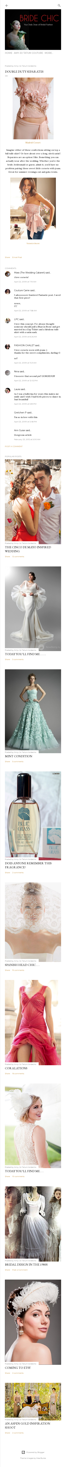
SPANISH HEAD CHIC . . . (22, 965)
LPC (16, 319)
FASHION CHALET (24, 345)
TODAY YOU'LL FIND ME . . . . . (25, 654)
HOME (8, 53)
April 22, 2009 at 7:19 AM (25, 282)
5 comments (17, 761)
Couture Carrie (22, 290)
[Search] (59, 5)
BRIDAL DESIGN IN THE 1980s (26, 1264)
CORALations (16, 1068)
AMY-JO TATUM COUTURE (28, 53)
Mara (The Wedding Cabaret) (29, 272)
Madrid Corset (33, 142)
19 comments (18, 970)
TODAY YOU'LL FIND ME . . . (24, 1171)
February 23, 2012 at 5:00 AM (27, 439)
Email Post (17, 257)
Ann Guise (19, 430)
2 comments (17, 872)
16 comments (18, 1073)
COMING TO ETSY (18, 1368)
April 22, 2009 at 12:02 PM (26, 380)
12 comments (18, 556)
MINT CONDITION (18, 756)
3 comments (17, 659)
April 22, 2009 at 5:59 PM (25, 404)
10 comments (18, 1176)
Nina (16, 371)
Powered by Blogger (35, 1452)
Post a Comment (14, 446)
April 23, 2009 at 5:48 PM (25, 421)
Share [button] (7, 257)
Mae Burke (41, 1458)
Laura (17, 389)
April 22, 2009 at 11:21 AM (25, 363)
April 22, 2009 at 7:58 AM (25, 310)
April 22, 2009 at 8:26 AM (25, 337)
